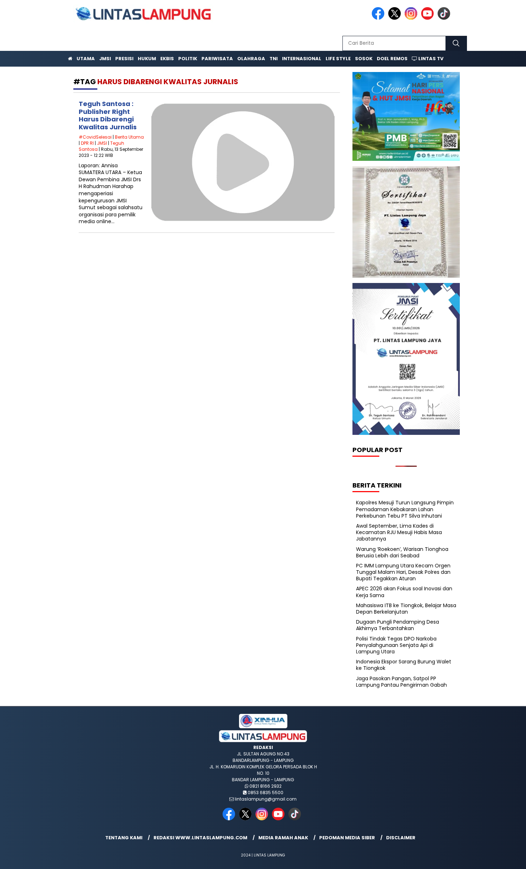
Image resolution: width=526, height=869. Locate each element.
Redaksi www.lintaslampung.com (200, 837)
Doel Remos (392, 58)
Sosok (363, 58)
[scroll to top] (504, 857)
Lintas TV (430, 58)
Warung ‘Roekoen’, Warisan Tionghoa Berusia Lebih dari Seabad (402, 552)
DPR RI (87, 143)
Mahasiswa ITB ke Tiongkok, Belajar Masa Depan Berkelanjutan (406, 608)
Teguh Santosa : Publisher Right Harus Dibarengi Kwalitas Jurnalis (108, 115)
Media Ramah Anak (283, 837)
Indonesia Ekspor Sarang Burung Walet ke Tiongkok (403, 665)
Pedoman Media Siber (347, 837)
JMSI (105, 58)
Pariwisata (217, 58)
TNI (273, 58)
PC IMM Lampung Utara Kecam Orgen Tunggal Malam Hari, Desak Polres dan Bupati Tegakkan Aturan (403, 572)
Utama (86, 58)
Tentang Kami (123, 837)
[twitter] (395, 18)
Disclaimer (400, 837)
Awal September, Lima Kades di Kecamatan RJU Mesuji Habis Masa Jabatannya (399, 532)
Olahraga (251, 58)
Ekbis (167, 58)
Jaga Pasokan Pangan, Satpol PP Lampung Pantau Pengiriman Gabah (401, 681)
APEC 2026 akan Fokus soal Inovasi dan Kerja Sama (404, 592)
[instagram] (412, 18)
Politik (187, 58)
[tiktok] (445, 18)
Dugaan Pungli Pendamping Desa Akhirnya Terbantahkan (397, 625)
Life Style (338, 58)
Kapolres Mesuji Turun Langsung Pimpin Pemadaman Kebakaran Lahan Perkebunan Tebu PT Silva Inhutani (405, 509)
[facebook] (379, 18)
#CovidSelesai (95, 137)
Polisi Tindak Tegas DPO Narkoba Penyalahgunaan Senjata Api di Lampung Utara (396, 645)
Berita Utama (129, 137)
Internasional (301, 58)
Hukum (147, 58)
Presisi (124, 58)
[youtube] (428, 18)
